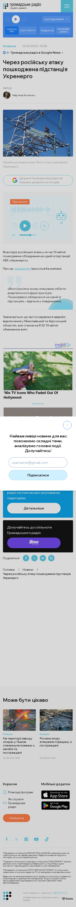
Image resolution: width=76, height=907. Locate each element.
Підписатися (38, 475)
